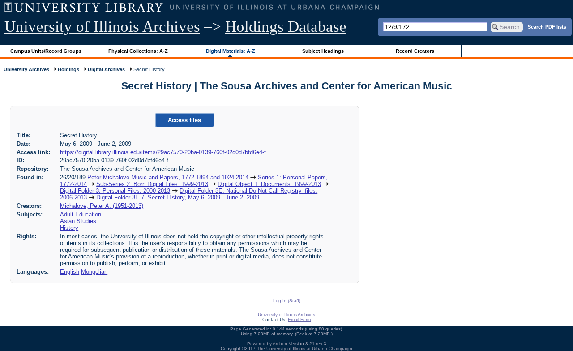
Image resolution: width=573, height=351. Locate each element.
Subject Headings (323, 51)
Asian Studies (78, 221)
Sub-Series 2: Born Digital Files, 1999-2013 (152, 184)
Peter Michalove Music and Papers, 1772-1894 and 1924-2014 (167, 177)
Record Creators (415, 51)
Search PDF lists (547, 26)
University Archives (26, 69)
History (69, 227)
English (69, 271)
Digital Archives (106, 69)
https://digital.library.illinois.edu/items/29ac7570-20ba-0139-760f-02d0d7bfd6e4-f (163, 152)
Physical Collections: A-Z (138, 51)
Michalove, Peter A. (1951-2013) (101, 206)
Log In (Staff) (286, 300)
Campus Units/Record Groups (45, 51)
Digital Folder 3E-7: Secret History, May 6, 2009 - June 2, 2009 (177, 197)
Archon (280, 343)
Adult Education (80, 214)
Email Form (299, 319)
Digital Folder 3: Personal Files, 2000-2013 (115, 190)
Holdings (68, 69)
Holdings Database (285, 26)
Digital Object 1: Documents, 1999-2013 (269, 184)
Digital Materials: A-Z (230, 51)
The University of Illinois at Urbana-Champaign (304, 348)
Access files (184, 120)
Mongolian (94, 271)
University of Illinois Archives (102, 26)
